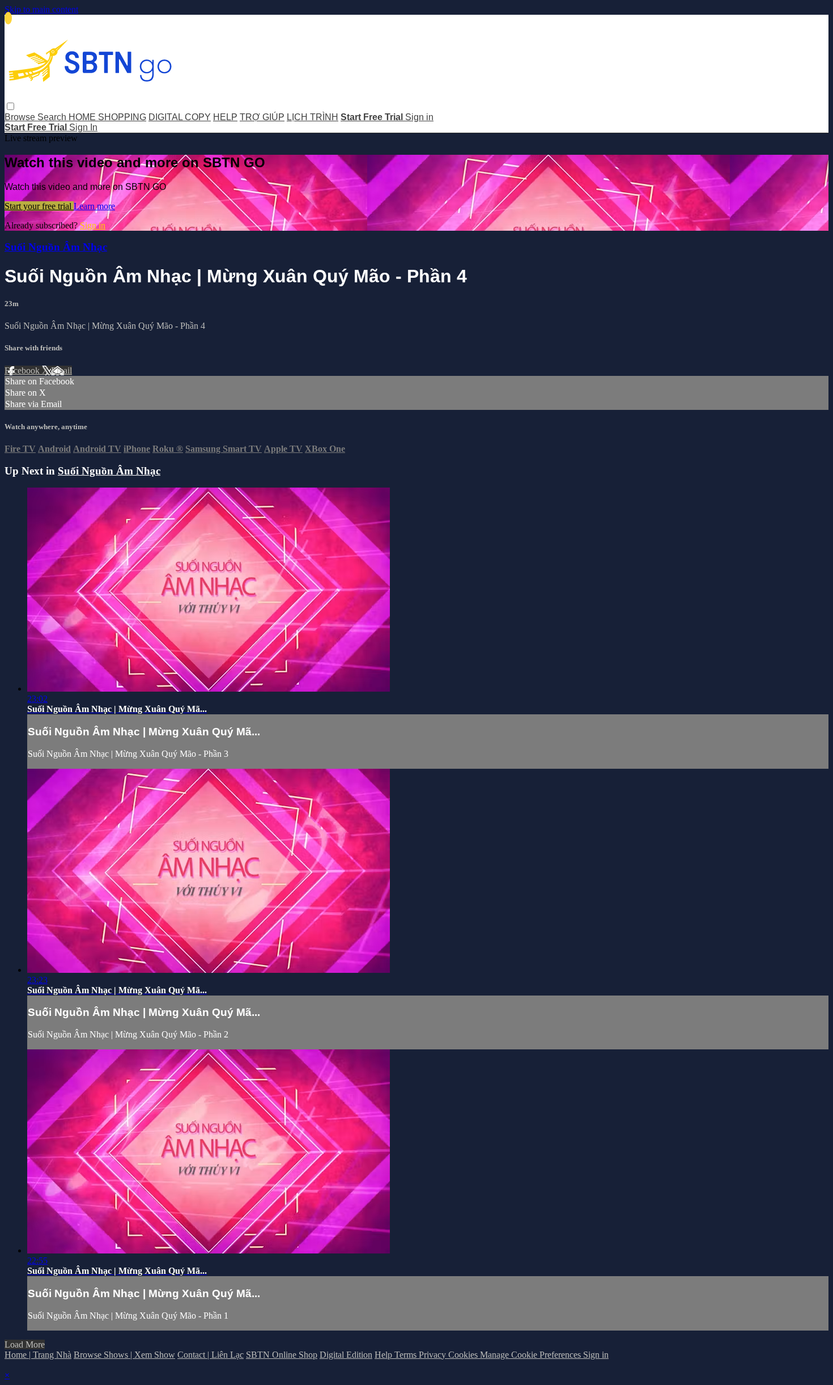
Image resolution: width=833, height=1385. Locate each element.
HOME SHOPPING (107, 117)
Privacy (433, 1354)
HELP (225, 117)
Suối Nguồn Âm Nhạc (56, 247)
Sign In (83, 127)
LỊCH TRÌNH (312, 117)
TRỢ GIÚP (262, 117)
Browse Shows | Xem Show (124, 1354)
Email (61, 370)
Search (53, 117)
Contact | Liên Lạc (210, 1354)
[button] (10, 106)
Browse (21, 117)
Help (384, 1354)
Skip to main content (41, 9)
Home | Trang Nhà (38, 1354)
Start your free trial (39, 206)
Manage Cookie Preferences (531, 1354)
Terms (406, 1354)
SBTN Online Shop (281, 1354)
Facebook (23, 370)
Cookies (464, 1354)
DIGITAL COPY (179, 117)
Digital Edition (346, 1354)
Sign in (419, 117)
